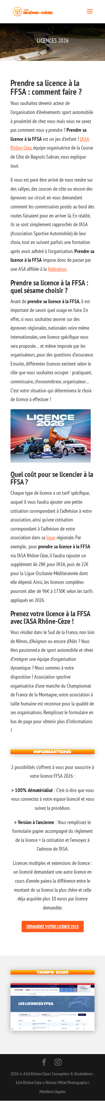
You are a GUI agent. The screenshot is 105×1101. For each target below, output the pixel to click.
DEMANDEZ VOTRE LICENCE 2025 (53, 926)
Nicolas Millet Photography (67, 1082)
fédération (57, 269)
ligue (50, 537)
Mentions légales (52, 1091)
